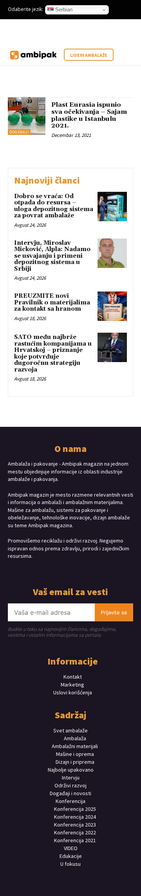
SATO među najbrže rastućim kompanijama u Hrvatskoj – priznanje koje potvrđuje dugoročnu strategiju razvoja (53, 353)
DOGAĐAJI (19, 132)
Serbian (63, 10)
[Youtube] (91, 571)
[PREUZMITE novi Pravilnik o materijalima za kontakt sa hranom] (112, 306)
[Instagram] (64, 571)
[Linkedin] (77, 571)
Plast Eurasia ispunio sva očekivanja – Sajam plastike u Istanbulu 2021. (89, 115)
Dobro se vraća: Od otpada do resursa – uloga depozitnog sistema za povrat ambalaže (53, 206)
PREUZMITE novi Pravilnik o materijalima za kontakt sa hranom (52, 302)
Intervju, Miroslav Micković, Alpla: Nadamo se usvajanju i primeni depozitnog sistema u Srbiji (52, 256)
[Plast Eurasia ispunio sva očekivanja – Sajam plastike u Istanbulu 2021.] (26, 116)
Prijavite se (114, 612)
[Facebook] (50, 571)
